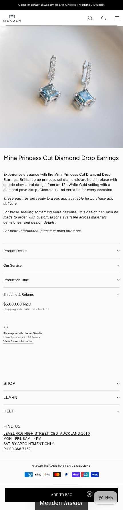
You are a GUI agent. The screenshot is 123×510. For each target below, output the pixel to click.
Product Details (15, 251)
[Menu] (113, 18)
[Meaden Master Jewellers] (12, 17)
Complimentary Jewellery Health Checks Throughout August (61, 4)
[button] (90, 18)
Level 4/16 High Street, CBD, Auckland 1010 (46, 434)
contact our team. (67, 231)
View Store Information (18, 341)
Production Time (16, 280)
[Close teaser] (89, 494)
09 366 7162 (20, 449)
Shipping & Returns (18, 295)
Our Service (12, 266)
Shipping (9, 309)
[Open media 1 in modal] (61, 87)
